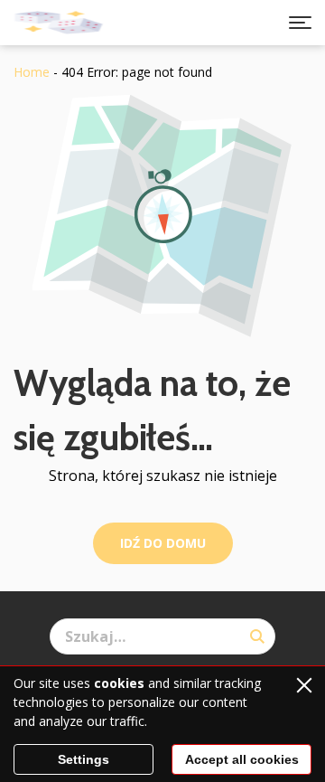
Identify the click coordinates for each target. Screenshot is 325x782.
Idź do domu (163, 542)
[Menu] (300, 22)
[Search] (257, 636)
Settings (83, 759)
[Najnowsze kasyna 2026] (59, 22)
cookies (119, 683)
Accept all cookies (242, 759)
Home (32, 71)
